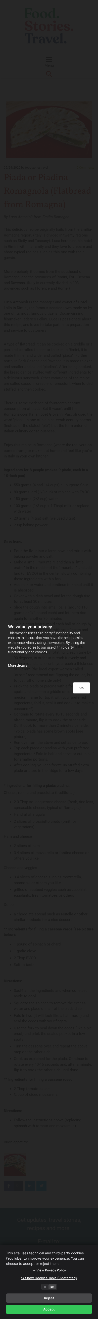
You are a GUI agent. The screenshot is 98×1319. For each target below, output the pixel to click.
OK (81, 688)
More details (17, 665)
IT (45, 1286)
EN (52, 1286)
